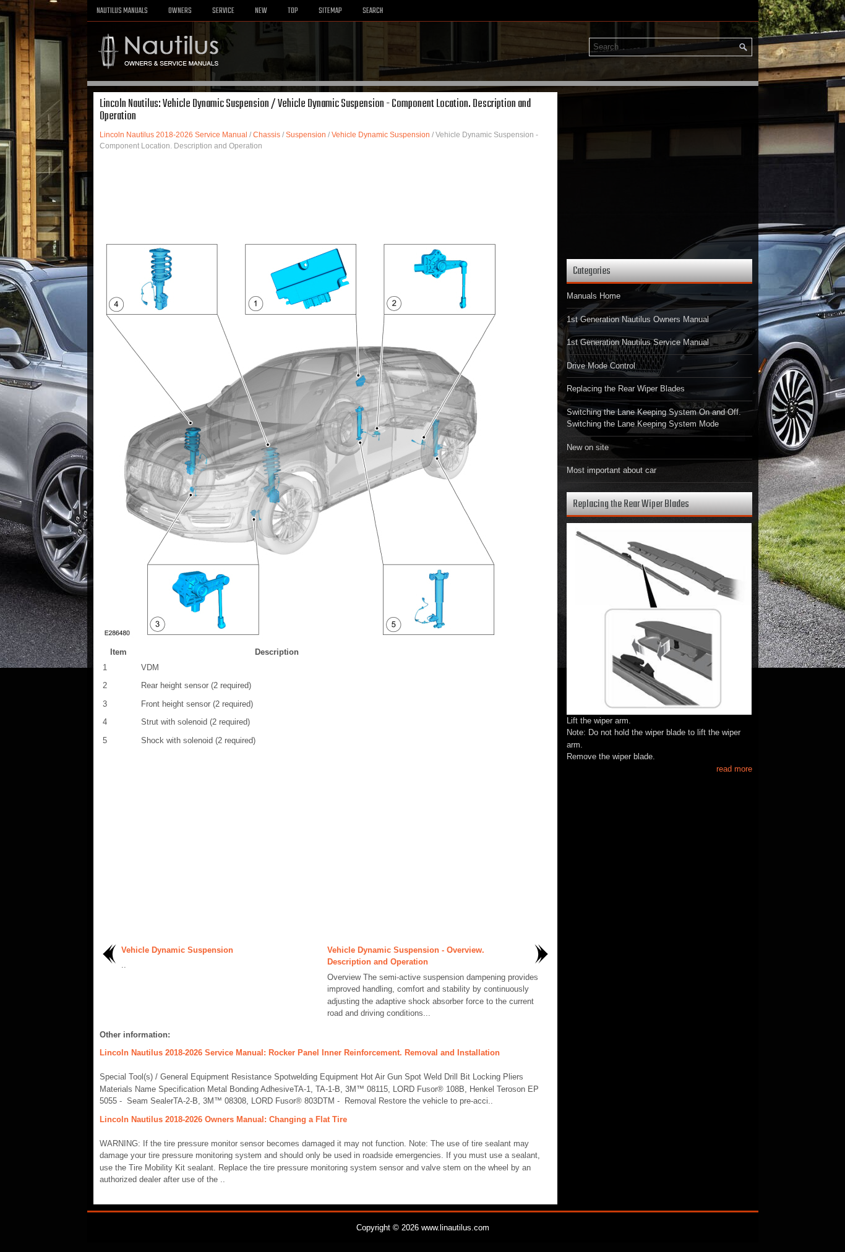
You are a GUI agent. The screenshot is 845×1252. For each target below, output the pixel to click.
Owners (180, 11)
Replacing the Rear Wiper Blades (626, 388)
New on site (588, 447)
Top (293, 11)
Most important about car (611, 470)
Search (372, 11)
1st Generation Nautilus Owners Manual (638, 319)
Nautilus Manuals (122, 11)
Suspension (306, 134)
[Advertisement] (325, 195)
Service (223, 11)
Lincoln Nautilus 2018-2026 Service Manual (173, 134)
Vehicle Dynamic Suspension (381, 134)
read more (734, 768)
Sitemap (330, 11)
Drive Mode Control (601, 365)
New (261, 11)
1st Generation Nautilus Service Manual (638, 342)
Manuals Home (593, 295)
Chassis (266, 134)
